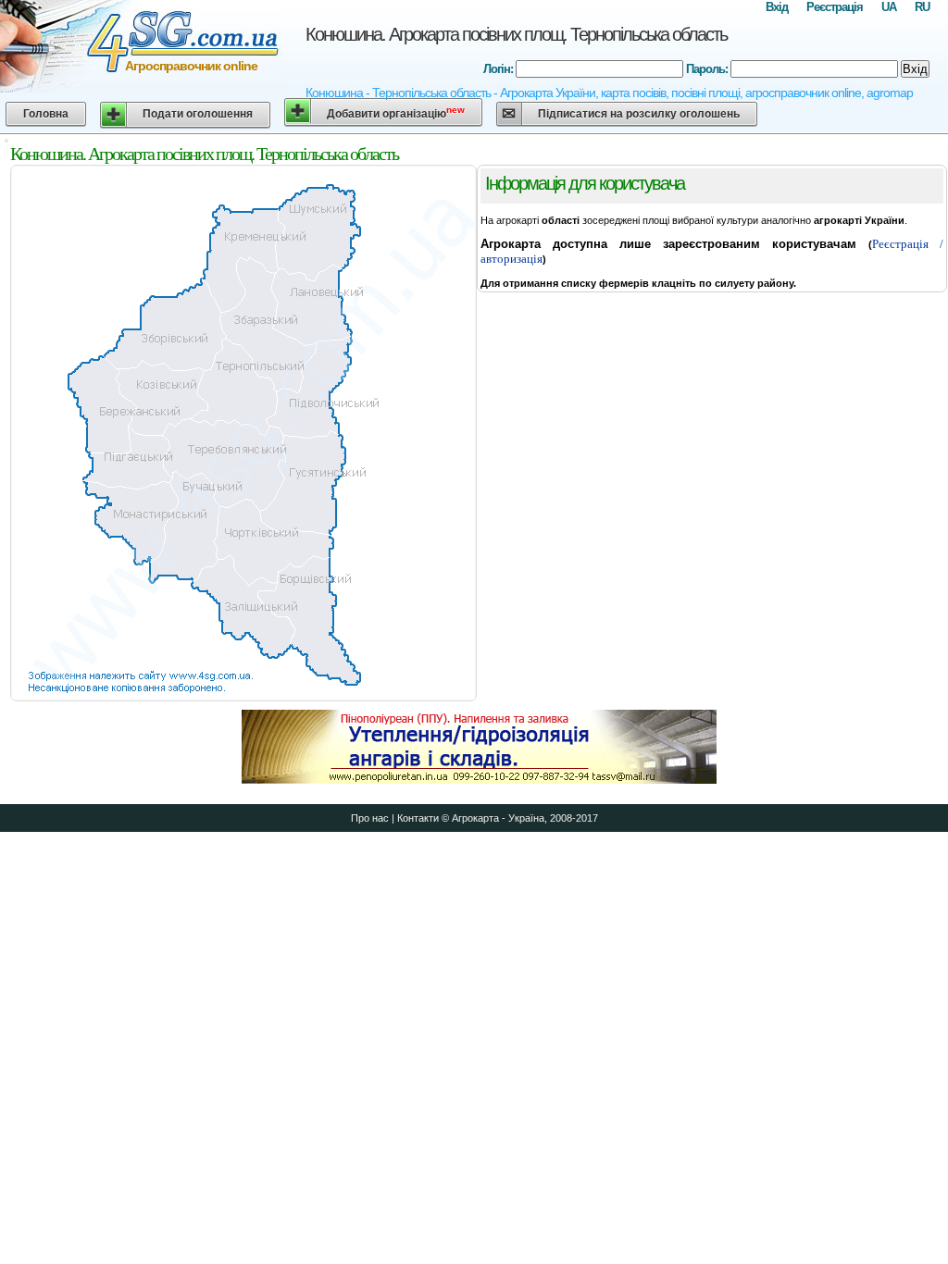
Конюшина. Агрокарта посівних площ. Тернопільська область (516, 34)
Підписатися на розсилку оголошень (639, 113)
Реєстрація (834, 7)
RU (922, 7)
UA (888, 7)
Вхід (777, 7)
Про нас (370, 818)
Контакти (418, 818)
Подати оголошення (198, 113)
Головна (46, 113)
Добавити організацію (396, 112)
